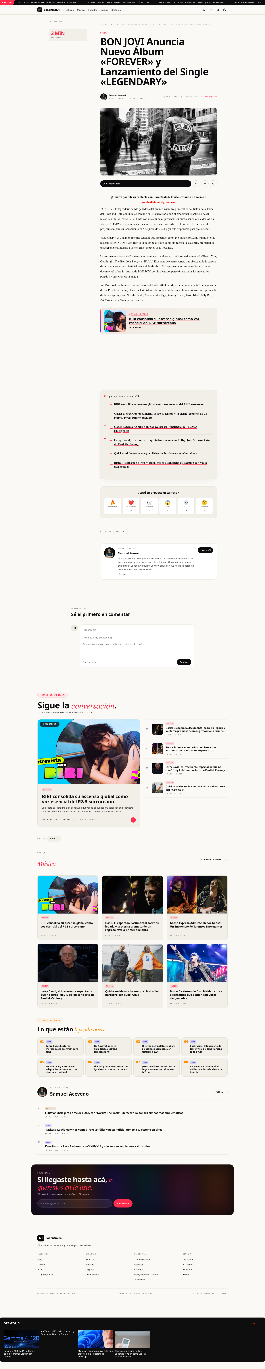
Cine (39, 1259)
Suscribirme (123, 1203)
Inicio (103, 25)
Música (81, 10)
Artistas (90, 1264)
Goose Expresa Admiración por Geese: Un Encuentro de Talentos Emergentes (155, 429)
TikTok (186, 1274)
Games (104, 10)
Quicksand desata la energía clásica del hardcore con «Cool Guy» (155, 453)
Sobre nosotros (142, 1259)
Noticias (69, 10)
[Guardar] (218, 10)
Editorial (138, 1264)
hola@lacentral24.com (146, 1274)
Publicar (184, 662)
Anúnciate (139, 1279)
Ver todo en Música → (213, 860)
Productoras (92, 1274)
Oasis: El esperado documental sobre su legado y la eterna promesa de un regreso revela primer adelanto (160, 415)
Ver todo (257, 1323)
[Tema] (224, 10)
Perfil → (220, 1092)
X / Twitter (188, 1264)
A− (196, 183)
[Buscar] (204, 10)
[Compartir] (213, 183)
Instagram (188, 1259)
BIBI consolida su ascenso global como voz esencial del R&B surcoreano (159, 404)
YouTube (187, 1269)
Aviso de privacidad (204, 1293)
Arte (39, 1269)
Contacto (116, 10)
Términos (223, 1293)
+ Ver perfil (205, 550)
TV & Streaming (45, 1274)
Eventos (90, 1259)
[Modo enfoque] (211, 10)
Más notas (123, 574)
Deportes (92, 10)
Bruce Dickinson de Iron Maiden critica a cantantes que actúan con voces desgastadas (160, 465)
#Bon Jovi (120, 531)
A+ (205, 183)
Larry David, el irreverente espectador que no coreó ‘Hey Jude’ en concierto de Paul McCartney (162, 442)
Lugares (90, 1269)
